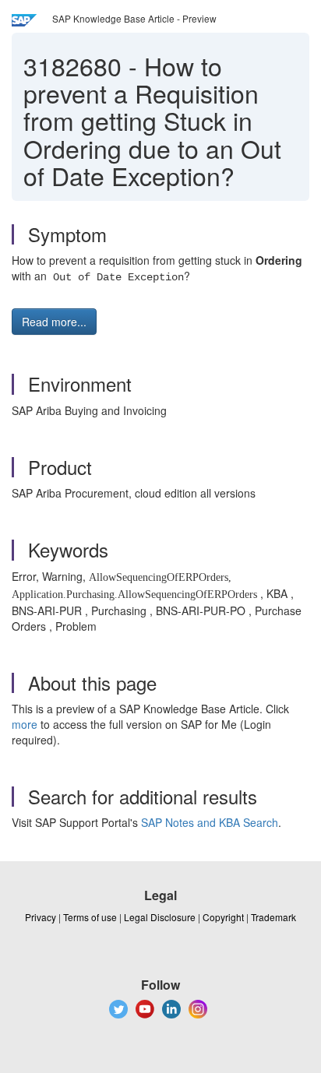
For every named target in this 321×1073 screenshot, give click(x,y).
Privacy (40, 916)
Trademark (273, 916)
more (24, 724)
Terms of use (90, 916)
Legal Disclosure (160, 916)
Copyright (223, 916)
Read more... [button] (54, 321)
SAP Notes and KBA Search (209, 822)
